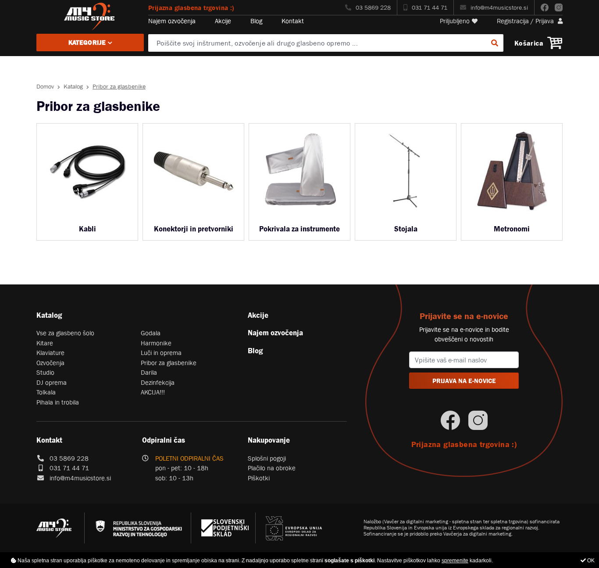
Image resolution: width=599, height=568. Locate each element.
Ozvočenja (50, 362)
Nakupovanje (269, 440)
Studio (45, 372)
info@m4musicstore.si (499, 7)
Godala (150, 333)
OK (590, 560)
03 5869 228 (373, 7)
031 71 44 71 (429, 7)
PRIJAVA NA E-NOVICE (464, 380)
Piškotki (259, 478)
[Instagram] (559, 7)
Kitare (44, 343)
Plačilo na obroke (272, 468)
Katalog (73, 86)
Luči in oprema (161, 352)
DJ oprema (51, 382)
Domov (45, 86)
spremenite (455, 560)
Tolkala (46, 392)
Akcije (223, 21)
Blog (256, 21)
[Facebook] (545, 7)
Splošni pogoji (267, 458)
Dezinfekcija (158, 382)
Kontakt (293, 21)
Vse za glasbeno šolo (65, 333)
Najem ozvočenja (172, 21)
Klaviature (50, 352)
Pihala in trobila (57, 402)
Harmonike (156, 343)
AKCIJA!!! (153, 392)
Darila (149, 372)
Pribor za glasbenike (168, 362)
